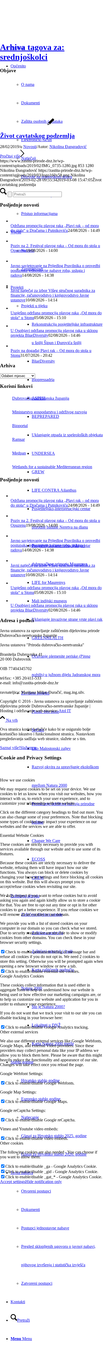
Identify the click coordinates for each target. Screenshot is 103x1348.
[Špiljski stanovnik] (27, 124)
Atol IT (65, 711)
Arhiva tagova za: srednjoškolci (32, 52)
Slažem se (28, 747)
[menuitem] (62, 121)
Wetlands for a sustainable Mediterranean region (52, 467)
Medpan (19, 453)
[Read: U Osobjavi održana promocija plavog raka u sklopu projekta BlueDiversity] (14, 326)
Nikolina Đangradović (68, 146)
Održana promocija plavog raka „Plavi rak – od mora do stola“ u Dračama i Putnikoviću (55, 228)
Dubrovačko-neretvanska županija (40, 398)
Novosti (29, 146)
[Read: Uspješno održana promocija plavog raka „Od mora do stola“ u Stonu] (14, 308)
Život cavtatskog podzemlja (37, 135)
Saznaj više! (10, 747)
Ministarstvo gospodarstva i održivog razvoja (49, 412)
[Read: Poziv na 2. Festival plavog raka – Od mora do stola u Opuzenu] (15, 241)
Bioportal (20, 425)
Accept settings (12, 1181)
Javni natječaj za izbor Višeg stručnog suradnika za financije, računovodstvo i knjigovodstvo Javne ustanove (53, 295)
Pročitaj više (10, 156)
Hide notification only (43, 1181)
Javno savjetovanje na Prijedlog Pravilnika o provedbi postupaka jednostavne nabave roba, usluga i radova (55, 270)
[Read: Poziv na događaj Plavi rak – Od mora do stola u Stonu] (15, 346)
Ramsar (18, 439)
